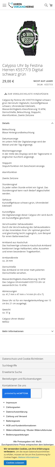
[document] (28, 456)
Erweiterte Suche (12, 372)
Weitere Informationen (28, 457)
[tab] (27, 123)
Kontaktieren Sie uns (14, 385)
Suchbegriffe (9, 365)
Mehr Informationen (13, 331)
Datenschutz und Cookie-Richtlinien (22, 358)
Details (5, 123)
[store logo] (21, 5)
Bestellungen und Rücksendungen (22, 378)
